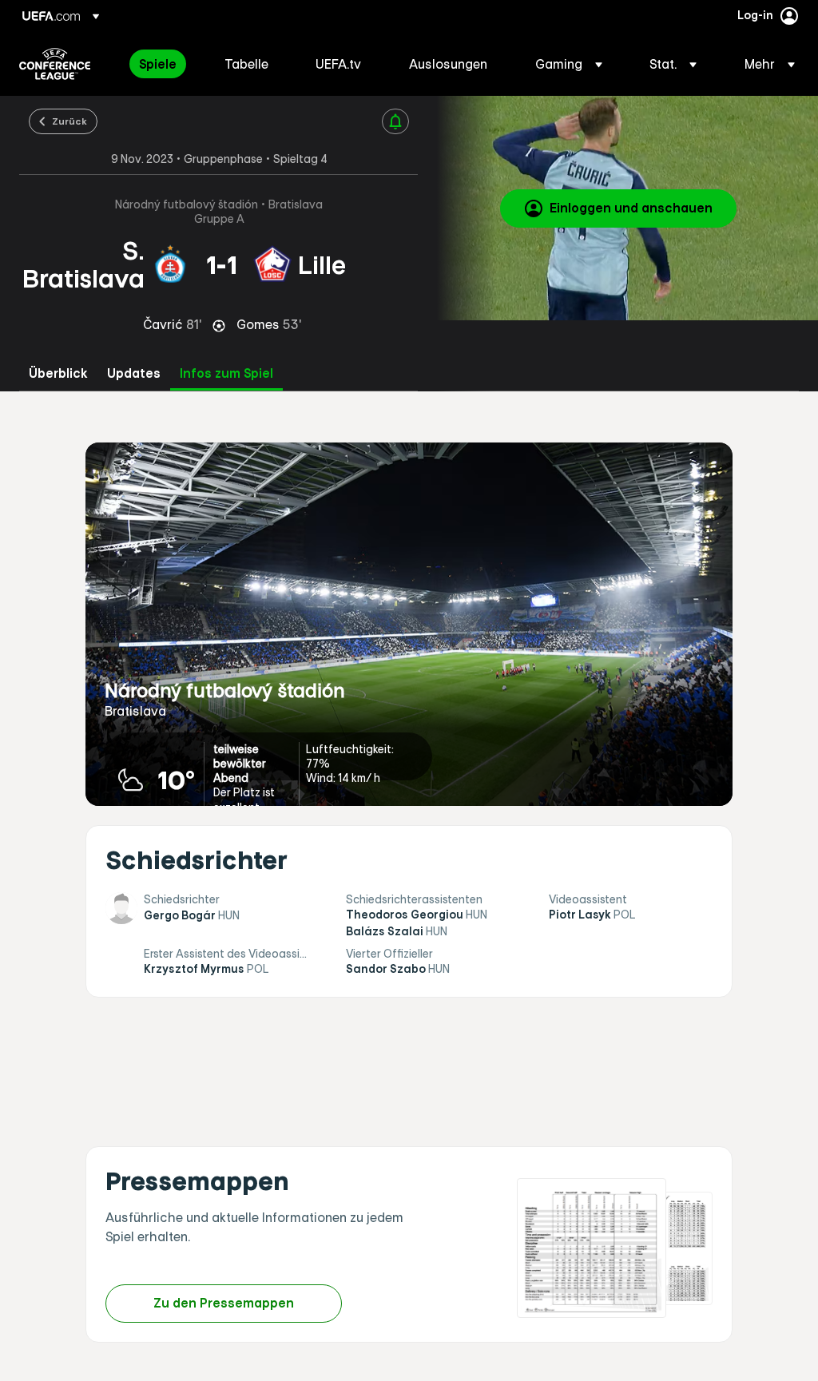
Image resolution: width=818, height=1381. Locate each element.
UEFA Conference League (54, 64)
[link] (158, 64)
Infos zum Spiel (226, 373)
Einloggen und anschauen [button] (631, 207)
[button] (569, 64)
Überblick (58, 373)
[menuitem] (162, 64)
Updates (134, 373)
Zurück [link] (69, 120)
